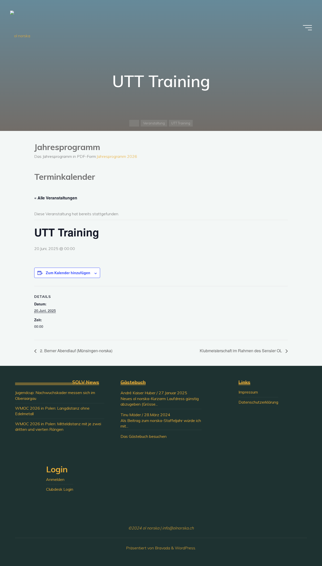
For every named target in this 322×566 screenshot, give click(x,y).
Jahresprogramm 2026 (117, 156)
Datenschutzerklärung (258, 402)
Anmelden (55, 479)
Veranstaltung (154, 123)
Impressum (248, 392)
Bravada (162, 547)
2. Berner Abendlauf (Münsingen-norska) (75, 350)
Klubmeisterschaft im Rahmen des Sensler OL (241, 350)
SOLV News (85, 382)
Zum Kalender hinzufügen (68, 272)
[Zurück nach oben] (302, 546)
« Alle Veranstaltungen (55, 198)
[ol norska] (20, 27)
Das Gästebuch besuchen (143, 436)
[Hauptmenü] (307, 27)
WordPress (185, 547)
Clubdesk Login (59, 489)
